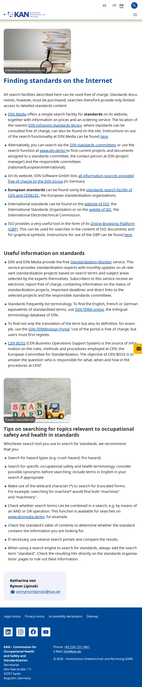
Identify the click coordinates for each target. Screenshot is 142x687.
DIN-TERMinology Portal (49, 329)
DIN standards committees (93, 144)
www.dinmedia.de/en (26, 516)
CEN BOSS (17, 343)
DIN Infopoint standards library (55, 125)
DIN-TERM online (89, 309)
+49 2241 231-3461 (77, 647)
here (104, 136)
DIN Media (17, 114)
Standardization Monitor (91, 261)
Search (134, 5)
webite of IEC (100, 209)
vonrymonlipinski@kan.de (38, 591)
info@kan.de (72, 651)
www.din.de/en (53, 150)
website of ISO (96, 203)
